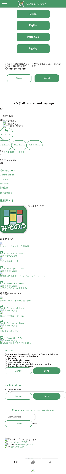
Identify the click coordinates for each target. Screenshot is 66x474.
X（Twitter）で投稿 (18, 442)
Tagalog (33, 48)
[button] (4, 4)
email (10, 392)
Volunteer (4, 184)
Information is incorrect (19, 362)
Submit (47, 78)
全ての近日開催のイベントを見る (15, 343)
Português (33, 37)
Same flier (12, 358)
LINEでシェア (17, 447)
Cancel (19, 78)
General (4, 175)
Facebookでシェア (24, 445)
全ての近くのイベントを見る (13, 288)
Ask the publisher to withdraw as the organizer (30, 364)
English (33, 25)
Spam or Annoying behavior (20, 366)
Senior (11, 175)
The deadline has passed (19, 360)
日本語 (33, 14)
